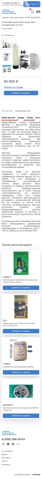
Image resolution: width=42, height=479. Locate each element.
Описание (7, 111)
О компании (7, 451)
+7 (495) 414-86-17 (11, 3)
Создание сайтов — (27, 474)
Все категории (17, 17)
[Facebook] (13, 444)
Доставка (6, 458)
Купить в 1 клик (13, 87)
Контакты (6, 464)
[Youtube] (17, 444)
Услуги (5, 461)
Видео (5, 454)
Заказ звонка (32, 4)
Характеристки (23, 111)
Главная (5, 17)
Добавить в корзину (21, 93)
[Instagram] (8, 444)
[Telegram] (3, 444)
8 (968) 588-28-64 (13, 439)
